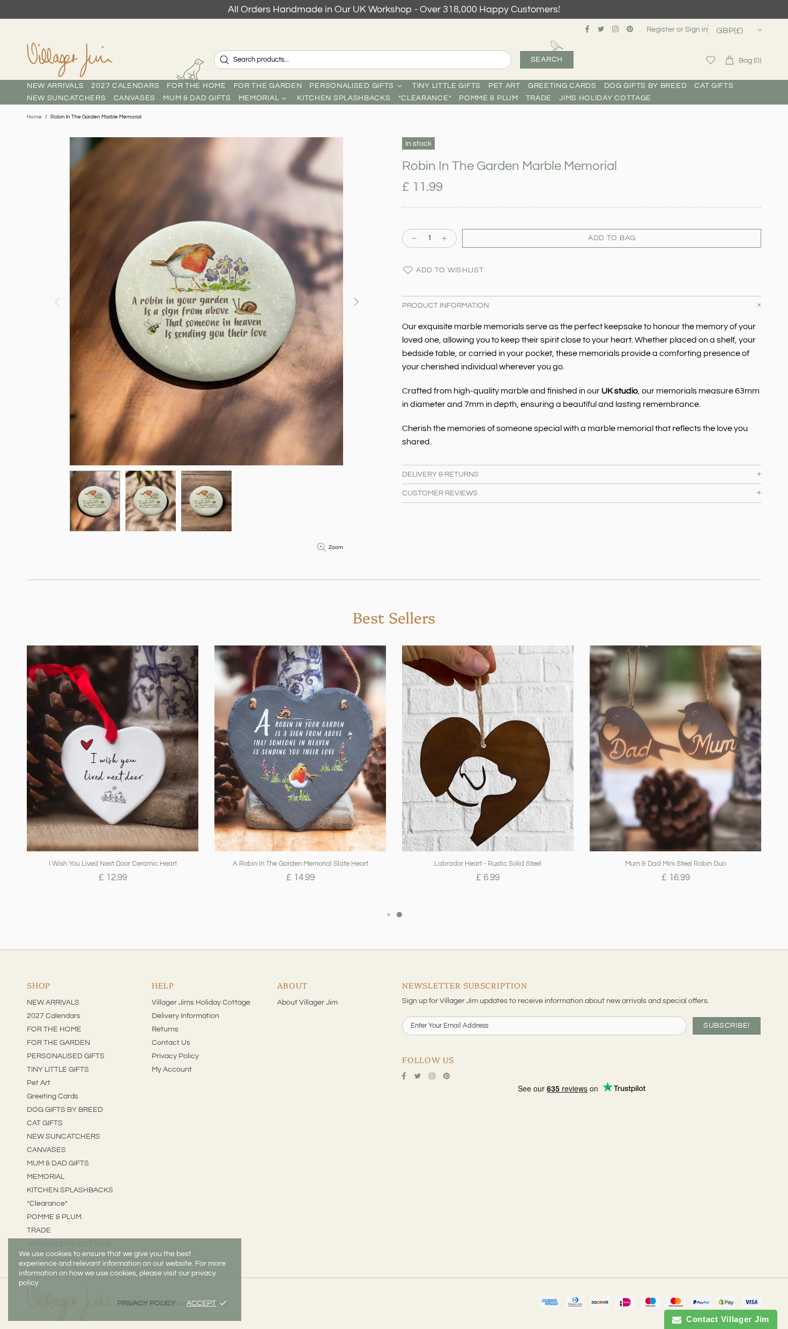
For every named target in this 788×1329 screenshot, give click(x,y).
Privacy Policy (175, 1056)
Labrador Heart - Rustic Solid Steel (487, 863)
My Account (172, 1069)
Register (660, 29)
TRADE (39, 1230)
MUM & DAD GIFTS (58, 1163)
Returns (165, 1029)
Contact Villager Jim (725, 1319)
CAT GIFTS (45, 1123)
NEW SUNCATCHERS (63, 1136)
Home (34, 117)
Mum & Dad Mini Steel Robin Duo (675, 863)
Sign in (696, 29)
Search (547, 59)
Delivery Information (185, 1016)
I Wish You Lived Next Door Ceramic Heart (113, 863)
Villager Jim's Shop (70, 60)
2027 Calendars (53, 1016)
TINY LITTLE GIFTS (58, 1069)
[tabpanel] (112, 776)
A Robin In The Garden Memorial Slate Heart (300, 863)
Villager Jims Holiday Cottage (201, 1002)
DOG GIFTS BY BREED (65, 1109)
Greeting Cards (52, 1096)
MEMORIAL (45, 1176)
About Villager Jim (307, 1002)
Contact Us (171, 1042)
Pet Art (38, 1083)
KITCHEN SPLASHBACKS (70, 1190)
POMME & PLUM (54, 1217)
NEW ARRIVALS (53, 1002)
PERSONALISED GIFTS (66, 1056)
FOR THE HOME (54, 1029)
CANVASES (46, 1150)
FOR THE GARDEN (58, 1042)
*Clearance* (47, 1203)
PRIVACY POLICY (146, 1303)
